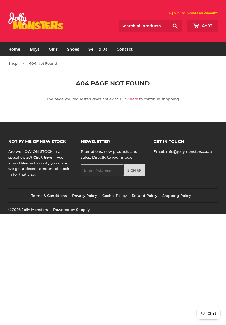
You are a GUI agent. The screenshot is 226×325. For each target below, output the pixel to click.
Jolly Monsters (35, 209)
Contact (125, 49)
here (134, 99)
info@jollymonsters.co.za (189, 151)
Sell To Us (97, 49)
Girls (53, 49)
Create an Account (202, 13)
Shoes (73, 49)
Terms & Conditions (49, 195)
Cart (206, 25)
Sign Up (134, 170)
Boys (34, 49)
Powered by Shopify (71, 209)
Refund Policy (144, 195)
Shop (13, 63)
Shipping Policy (176, 195)
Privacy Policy (84, 195)
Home (14, 49)
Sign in (174, 13)
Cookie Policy (114, 195)
